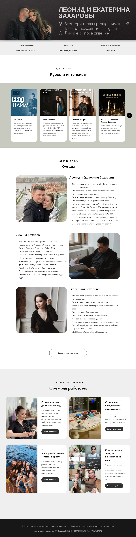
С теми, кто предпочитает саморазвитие (113, 405)
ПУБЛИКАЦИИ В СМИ (68, 51)
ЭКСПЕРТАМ (68, 45)
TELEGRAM (110, 51)
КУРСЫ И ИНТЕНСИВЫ (25, 51)
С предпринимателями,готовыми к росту (53, 453)
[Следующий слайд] (129, 115)
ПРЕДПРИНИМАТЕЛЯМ (110, 45)
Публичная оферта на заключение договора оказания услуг (44, 526)
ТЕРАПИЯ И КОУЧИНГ (25, 45)
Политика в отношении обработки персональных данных (92, 526)
